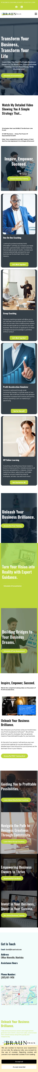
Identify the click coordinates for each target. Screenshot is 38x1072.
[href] (19, 995)
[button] (36, 14)
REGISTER (27, 2)
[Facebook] (16, 7)
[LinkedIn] (21, 7)
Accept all (19, 1062)
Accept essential (19, 1067)
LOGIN (33, 2)
